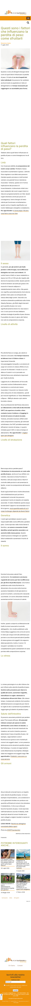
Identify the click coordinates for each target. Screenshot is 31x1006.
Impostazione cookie (15, 969)
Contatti (20, 965)
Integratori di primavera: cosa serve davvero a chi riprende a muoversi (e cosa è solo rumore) (22, 864)
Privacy (1, 997)
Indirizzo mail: (15, 980)
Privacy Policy (5, 1001)
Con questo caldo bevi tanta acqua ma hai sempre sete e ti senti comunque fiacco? (7, 862)
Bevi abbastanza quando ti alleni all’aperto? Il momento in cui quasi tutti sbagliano (23, 886)
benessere (5, 898)
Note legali (15, 1002)
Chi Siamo (11, 965)
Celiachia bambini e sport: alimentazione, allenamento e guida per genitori (7, 886)
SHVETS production (13, 830)
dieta (10, 898)
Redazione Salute (6, 43)
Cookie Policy (13, 1001)
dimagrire (16, 898)
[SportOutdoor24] (15, 12)
